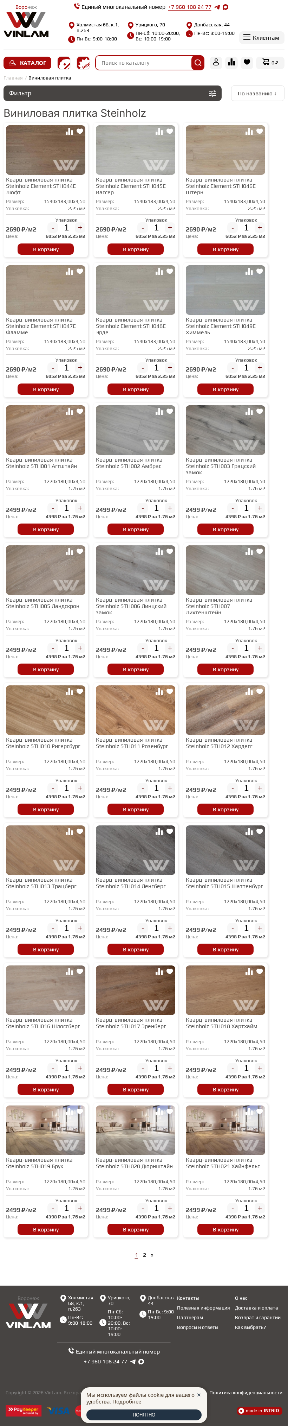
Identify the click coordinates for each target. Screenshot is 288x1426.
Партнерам (190, 1317)
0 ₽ (274, 62)
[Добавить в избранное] (79, 132)
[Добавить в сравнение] (69, 132)
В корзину (46, 249)
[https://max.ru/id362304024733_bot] (141, 1361)
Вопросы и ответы (197, 1327)
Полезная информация (203, 1308)
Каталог (33, 62)
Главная (13, 78)
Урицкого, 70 (150, 24)
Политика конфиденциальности (245, 1392)
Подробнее (126, 1401)
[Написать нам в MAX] (225, 7)
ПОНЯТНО (144, 1415)
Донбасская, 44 (212, 24)
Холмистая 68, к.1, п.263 (98, 27)
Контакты (188, 1298)
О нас (241, 1298)
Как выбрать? (250, 1327)
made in (262, 1410)
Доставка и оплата (256, 1308)
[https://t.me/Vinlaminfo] (217, 7)
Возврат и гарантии (258, 1317)
